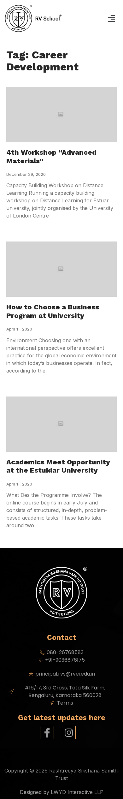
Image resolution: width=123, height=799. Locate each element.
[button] (112, 18)
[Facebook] (47, 732)
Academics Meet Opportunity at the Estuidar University (58, 466)
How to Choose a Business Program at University (52, 311)
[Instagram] (69, 732)
